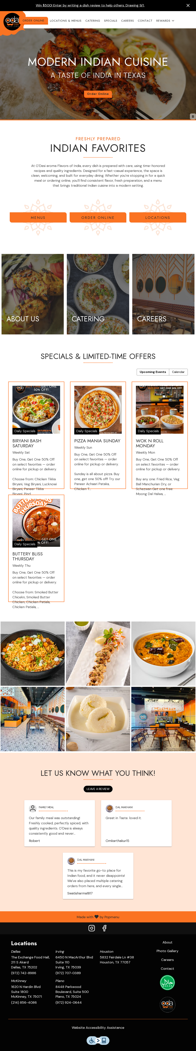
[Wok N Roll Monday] (160, 438)
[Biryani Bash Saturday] (36, 438)
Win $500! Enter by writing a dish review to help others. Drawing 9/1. (90, 5)
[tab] (153, 372)
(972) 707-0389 (68, 973)
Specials (110, 21)
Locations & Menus (66, 21)
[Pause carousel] (193, 116)
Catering (92, 21)
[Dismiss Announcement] (188, 5)
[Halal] (167, 982)
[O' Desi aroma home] (14, 23)
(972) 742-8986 (23, 973)
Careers (127, 21)
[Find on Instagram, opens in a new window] (91, 929)
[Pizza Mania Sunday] (98, 438)
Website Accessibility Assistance (98, 1027)
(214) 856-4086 (24, 1002)
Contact (145, 21)
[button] (165, 21)
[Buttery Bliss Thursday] (36, 551)
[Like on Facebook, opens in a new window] (104, 929)
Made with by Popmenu (61, 917)
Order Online (33, 20)
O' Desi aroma (167, 1004)
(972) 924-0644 (69, 1002)
